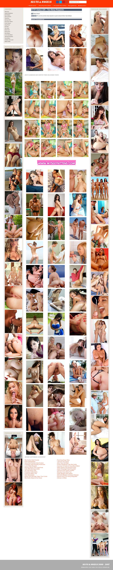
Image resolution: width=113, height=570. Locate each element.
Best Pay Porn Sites (45, 5)
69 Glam (7, 26)
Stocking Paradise (9, 36)
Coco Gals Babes (9, 34)
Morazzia (7, 11)
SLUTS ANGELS (41, 2)
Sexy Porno (7, 24)
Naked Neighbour (9, 13)
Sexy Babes (7, 38)
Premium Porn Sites (60, 5)
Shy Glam (7, 28)
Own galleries (72, 5)
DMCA (93, 567)
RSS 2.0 (100, 567)
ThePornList (32, 5)
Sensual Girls (8, 20)
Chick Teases (8, 23)
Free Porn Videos (9, 21)
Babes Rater (7, 41)
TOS (97, 567)
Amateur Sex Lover (9, 39)
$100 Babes (7, 15)
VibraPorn (7, 18)
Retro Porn (7, 29)
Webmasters (82, 5)
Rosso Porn (7, 31)
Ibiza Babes (7, 33)
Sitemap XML (106, 567)
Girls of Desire (8, 16)
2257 (90, 567)
